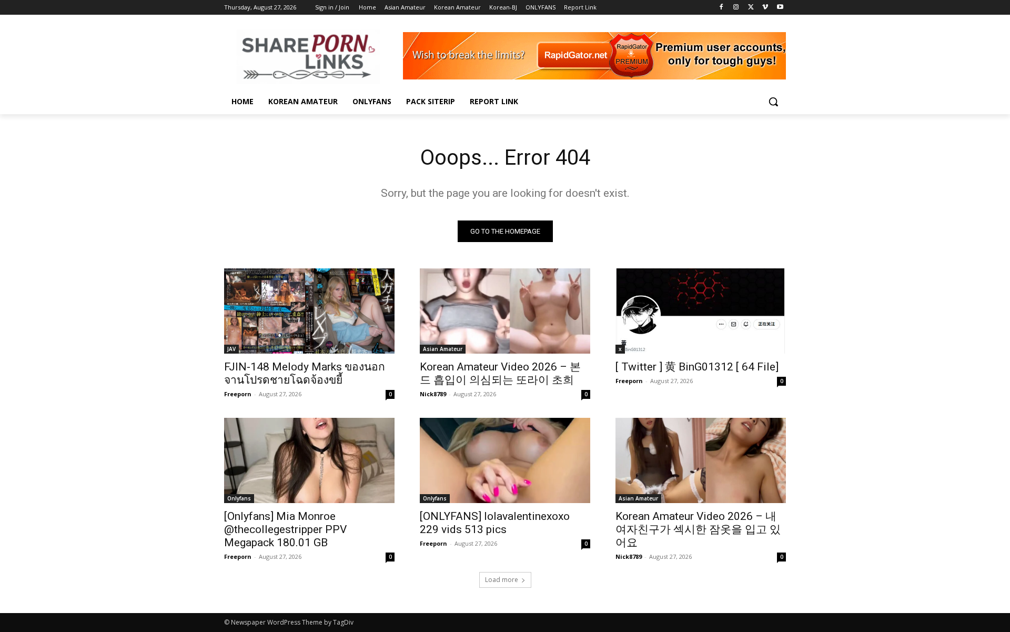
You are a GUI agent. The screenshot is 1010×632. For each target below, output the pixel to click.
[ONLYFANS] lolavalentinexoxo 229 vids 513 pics (495, 523)
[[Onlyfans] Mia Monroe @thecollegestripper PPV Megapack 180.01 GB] (309, 460)
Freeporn (237, 394)
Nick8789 (433, 394)
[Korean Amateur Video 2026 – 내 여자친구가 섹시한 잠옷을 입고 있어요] (700, 460)
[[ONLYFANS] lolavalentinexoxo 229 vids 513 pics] (505, 460)
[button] (773, 101)
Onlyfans (239, 498)
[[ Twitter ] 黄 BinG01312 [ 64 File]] (700, 311)
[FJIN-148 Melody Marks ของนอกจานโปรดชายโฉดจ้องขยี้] (309, 311)
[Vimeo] (765, 8)
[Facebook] (721, 8)
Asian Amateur (442, 349)
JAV (231, 349)
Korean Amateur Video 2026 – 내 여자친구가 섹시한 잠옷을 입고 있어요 (698, 529)
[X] (751, 8)
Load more (501, 579)
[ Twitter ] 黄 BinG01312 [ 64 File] (697, 366)
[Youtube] (780, 8)
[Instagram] (736, 8)
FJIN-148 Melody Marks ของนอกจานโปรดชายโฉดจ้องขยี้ (304, 373)
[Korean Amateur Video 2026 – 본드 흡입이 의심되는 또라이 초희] (505, 311)
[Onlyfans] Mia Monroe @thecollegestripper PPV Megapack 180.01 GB (285, 529)
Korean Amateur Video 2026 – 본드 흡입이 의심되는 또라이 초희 (500, 373)
